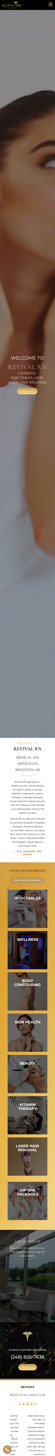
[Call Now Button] (7, 1449)
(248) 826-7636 (27, 1357)
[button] (12, 1437)
